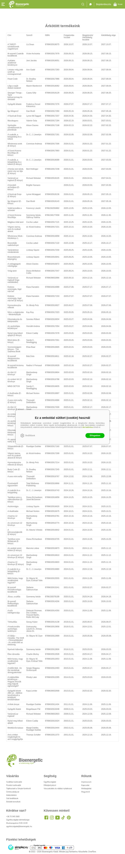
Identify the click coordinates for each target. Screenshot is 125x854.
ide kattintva (87, 427)
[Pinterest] (69, 817)
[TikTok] (63, 817)
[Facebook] (46, 817)
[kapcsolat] (90, 4)
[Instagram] (52, 817)
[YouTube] (57, 817)
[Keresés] (83, 4)
